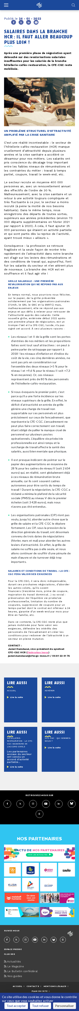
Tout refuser (40, 1006)
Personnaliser (64, 1006)
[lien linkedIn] (59, 804)
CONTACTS (33, 986)
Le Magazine (15, 966)
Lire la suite (16, 697)
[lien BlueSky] (72, 804)
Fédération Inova (37, 652)
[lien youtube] (46, 804)
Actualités (13, 961)
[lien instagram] (33, 804)
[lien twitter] (20, 804)
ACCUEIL (17, 986)
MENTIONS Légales (55, 986)
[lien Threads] (39, 814)
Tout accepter (16, 1006)
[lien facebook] (7, 804)
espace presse (13, 949)
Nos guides (14, 976)
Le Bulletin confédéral (22, 971)
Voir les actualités (37, 855)
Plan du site (40, 991)
